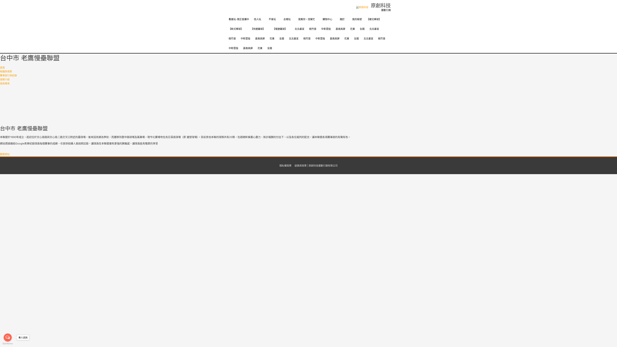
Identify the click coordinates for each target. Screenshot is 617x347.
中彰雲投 (326, 28)
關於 (342, 19)
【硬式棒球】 (374, 19)
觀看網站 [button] (5, 154)
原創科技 (381, 5)
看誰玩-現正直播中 (239, 19)
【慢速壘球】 (280, 28)
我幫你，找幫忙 (306, 19)
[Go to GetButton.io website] (8, 344)
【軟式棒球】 (236, 28)
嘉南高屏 (340, 28)
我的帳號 (357, 19)
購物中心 (327, 19)
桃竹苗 (312, 28)
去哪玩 (287, 19)
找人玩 (257, 19)
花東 (352, 28)
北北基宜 (299, 28)
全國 (362, 28)
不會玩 (272, 19)
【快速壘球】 (258, 28)
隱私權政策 (285, 165)
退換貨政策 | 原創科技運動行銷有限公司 (316, 165)
